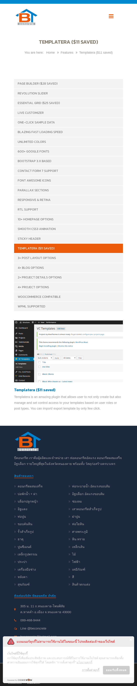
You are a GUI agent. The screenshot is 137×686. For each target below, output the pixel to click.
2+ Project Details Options (40, 277)
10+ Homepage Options (36, 219)
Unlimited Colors (32, 141)
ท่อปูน (22, 516)
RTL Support (28, 209)
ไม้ (74, 554)
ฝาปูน (76, 516)
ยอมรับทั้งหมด (116, 670)
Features (67, 52)
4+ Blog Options (31, 267)
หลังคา (22, 577)
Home (50, 52)
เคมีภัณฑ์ (78, 569)
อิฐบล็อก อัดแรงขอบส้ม (88, 494)
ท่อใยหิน (78, 524)
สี (73, 577)
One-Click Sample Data (36, 122)
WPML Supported (31, 306)
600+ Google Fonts (33, 151)
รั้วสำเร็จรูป (26, 532)
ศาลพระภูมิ (80, 532)
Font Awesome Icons (34, 180)
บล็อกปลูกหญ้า (28, 501)
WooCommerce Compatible (39, 296)
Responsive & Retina (34, 199)
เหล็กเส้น (78, 547)
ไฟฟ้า (76, 562)
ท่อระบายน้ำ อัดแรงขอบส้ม (91, 486)
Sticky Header (29, 238)
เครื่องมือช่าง (27, 569)
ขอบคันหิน (25, 524)
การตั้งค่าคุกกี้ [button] (90, 670)
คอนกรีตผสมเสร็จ (30, 486)
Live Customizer (31, 112)
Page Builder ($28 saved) (38, 83)
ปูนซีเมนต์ (24, 547)
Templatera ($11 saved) (36, 248)
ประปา (22, 562)
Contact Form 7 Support (38, 170)
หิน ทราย (78, 539)
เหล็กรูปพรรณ (27, 554)
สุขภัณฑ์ (24, 584)
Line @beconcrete (33, 628)
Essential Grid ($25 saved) (39, 102)
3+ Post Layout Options (37, 257)
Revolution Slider (33, 93)
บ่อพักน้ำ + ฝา (27, 494)
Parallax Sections (33, 190)
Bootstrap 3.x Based (34, 161)
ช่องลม (77, 501)
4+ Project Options (33, 287)
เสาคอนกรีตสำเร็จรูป (86, 509)
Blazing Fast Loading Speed (40, 132)
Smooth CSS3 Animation (37, 228)
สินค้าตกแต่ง (81, 584)
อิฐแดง (22, 509)
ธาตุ (21, 539)
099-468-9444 (30, 620)
